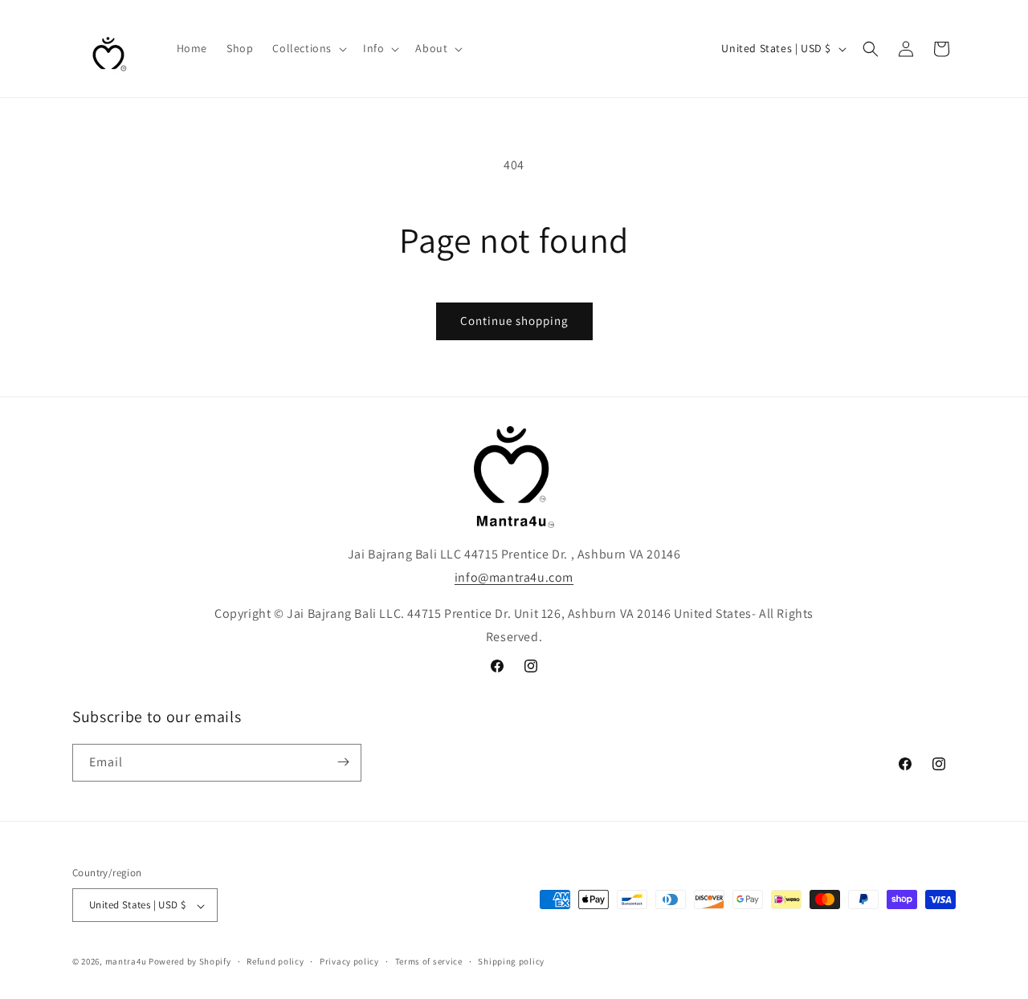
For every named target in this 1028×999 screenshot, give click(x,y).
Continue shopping (514, 320)
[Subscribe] (343, 762)
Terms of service (429, 961)
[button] (308, 48)
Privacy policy (349, 961)
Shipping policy (511, 961)
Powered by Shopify (190, 962)
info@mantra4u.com (514, 578)
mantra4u (126, 962)
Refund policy (275, 961)
